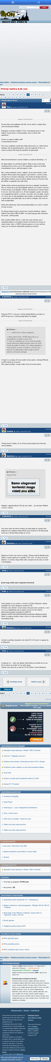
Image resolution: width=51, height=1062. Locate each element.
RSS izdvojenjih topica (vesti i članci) (16, 949)
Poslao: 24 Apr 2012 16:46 (24, 543)
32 (20, 97)
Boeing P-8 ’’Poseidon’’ (12, 784)
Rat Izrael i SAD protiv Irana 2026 (15, 846)
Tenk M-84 (7, 773)
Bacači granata (9, 920)
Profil (5, 288)
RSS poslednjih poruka (11, 944)
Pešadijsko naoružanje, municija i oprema (24, 82)
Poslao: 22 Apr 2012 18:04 (21, 297)
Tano (9, 107)
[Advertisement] (25, 52)
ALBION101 (7, 297)
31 (16, 97)
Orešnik (6, 857)
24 (35, 94)
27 (1, 97)
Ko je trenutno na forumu (11, 963)
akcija (4, 570)
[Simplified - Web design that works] (35, 1035)
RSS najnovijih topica (11, 938)
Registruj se (6, 292)
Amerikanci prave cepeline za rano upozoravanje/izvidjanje (24, 767)
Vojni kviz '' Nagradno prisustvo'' (15, 756)
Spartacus (11, 456)
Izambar (10, 431)
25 (39, 94)
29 (9, 97)
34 (27, 97)
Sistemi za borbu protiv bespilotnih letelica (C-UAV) (21, 778)
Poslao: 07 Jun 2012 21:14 (23, 628)
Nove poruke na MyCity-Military (13, 746)
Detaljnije (36, 970)
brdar (4, 591)
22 (28, 94)
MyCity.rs (34, 1017)
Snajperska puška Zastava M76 (15, 926)
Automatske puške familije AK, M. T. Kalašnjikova (21, 900)
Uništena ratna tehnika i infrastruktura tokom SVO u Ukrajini (24, 761)
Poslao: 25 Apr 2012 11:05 (16, 570)
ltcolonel (10, 628)
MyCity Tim (20, 1054)
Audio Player (8, 802)
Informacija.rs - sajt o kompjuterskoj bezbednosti (20, 808)
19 (17, 94)
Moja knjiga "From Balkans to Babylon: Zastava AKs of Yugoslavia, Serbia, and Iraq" (23, 914)
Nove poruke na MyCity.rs (10, 792)
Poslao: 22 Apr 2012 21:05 (23, 431)
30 (12, 97)
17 (9, 94)
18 (13, 94)
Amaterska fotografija (11, 796)
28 (5, 97)
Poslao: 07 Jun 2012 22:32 (16, 651)
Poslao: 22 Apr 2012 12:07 (20, 107)
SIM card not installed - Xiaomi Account (17, 819)
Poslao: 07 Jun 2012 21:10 (16, 591)
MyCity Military (4, 82)
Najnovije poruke (16, 1010)
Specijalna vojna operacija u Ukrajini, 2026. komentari (22, 750)
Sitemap (26, 1010)
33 (23, 97)
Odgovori (7, 689)
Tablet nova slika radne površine (15, 824)
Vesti (29, 1017)
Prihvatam (35, 1059)
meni (13, 2)
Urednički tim (35, 1010)
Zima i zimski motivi (11, 813)
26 (43, 94)
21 (24, 94)
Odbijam (45, 1059)
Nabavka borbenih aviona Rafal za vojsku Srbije (20, 851)
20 (20, 94)
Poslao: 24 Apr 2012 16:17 (21, 516)
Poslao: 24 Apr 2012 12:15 (24, 456)
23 (31, 94)
